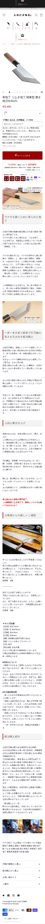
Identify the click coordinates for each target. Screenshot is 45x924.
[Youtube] (18, 895)
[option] (22, 69)
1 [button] (9, 92)
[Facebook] (8, 895)
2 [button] (12, 92)
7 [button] (25, 92)
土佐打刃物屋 (22, 901)
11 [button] (35, 92)
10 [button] (33, 92)
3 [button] (14, 92)
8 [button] (27, 92)
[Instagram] (13, 895)
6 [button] (22, 92)
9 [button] (30, 92)
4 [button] (17, 92)
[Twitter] (3, 895)
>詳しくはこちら (9, 146)
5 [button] (19, 92)
